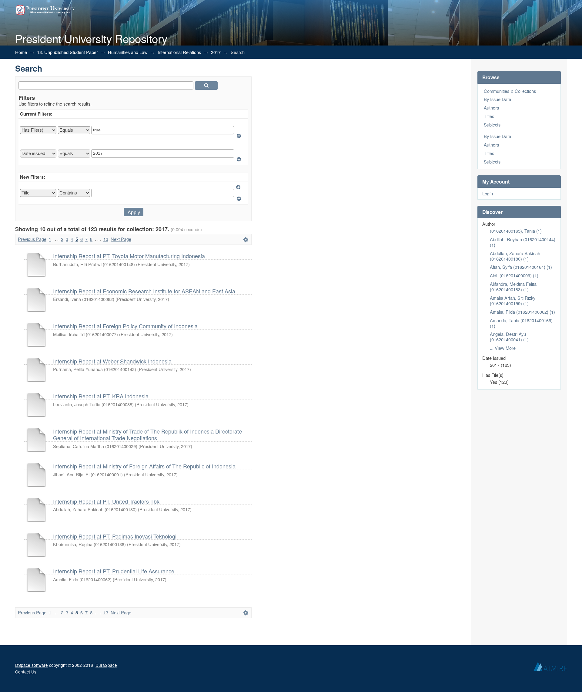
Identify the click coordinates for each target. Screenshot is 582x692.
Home (21, 52)
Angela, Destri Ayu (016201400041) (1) (509, 337)
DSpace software (31, 665)
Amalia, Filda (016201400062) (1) (522, 312)
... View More (503, 348)
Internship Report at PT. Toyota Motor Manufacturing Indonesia (129, 256)
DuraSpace (106, 665)
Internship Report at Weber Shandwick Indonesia (112, 361)
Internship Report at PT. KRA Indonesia (101, 396)
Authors (491, 107)
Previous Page (32, 239)
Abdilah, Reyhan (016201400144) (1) (522, 242)
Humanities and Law (128, 52)
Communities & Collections (510, 91)
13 (105, 239)
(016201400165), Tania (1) (516, 231)
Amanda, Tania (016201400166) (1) (521, 323)
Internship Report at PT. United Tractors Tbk (106, 501)
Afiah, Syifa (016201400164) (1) (521, 267)
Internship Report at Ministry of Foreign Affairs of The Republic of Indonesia (144, 466)
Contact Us (25, 672)
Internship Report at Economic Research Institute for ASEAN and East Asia (144, 291)
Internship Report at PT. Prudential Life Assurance (113, 571)
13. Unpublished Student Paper (67, 52)
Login (487, 193)
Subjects (492, 124)
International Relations (179, 52)
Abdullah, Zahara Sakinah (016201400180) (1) (515, 256)
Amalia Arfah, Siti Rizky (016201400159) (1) (512, 300)
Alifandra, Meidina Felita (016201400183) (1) (513, 286)
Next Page (121, 239)
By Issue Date (497, 99)
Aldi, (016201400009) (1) (514, 275)
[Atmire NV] (550, 668)
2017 (216, 52)
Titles (489, 116)
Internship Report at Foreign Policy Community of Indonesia (125, 326)
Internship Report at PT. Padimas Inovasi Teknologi (114, 536)
